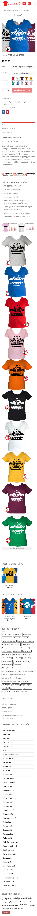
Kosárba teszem (22, 90)
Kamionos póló (9, 782)
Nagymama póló (9, 818)
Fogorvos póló (6, 651)
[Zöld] (13, 83)
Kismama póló (6, 654)
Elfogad (6, 912)
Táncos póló (27, 688)
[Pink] (31, 83)
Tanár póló (15, 685)
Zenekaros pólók (9, 886)
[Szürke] (22, 83)
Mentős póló (8, 806)
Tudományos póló (15, 688)
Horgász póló (8, 778)
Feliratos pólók (10, 107)
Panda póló (17, 664)
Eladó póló (5, 644)
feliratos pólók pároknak (21, 648)
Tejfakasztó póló (9, 854)
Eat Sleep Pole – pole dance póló (9, 617)
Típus (3, 66)
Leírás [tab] (4, 124)
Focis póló (7, 770)
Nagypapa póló (7, 664)
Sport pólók (28, 10)
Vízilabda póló (8, 882)
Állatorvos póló (9, 731)
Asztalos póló (6, 634)
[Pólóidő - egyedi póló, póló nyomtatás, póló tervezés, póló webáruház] (12, 3)
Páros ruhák (19, 668)
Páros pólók (8, 834)
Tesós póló (7, 862)
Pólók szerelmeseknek (9, 671)
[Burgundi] (26, 83)
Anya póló (7, 734)
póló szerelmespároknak (26, 671)
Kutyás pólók (17, 654)
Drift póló (25, 638)
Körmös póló (17, 658)
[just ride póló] (9, 575)
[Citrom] (31, 78)
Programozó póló (10, 846)
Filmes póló (7, 766)
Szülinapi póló (8, 850)
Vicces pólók (8, 870)
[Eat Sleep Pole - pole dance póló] (9, 606)
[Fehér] (17, 78)
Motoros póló (8, 810)
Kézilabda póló (8, 790)
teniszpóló (7, 858)
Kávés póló (26, 654)
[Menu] (24, 3)
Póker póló (7, 838)
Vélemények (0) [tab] (7, 132)
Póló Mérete (5, 73)
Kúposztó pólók (7, 661)
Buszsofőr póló (7, 638)
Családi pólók (8, 746)
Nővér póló (7, 826)
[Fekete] (22, 78)
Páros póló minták (8, 668)
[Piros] (13, 78)
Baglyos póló (17, 634)
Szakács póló (6, 678)
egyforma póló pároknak (26, 641)
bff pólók (6, 742)
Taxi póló (5, 688)
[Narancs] (26, 78)
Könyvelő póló (6, 658)
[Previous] (1, 611)
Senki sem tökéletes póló (18, 674)
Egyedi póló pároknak (9, 641)
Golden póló (17, 651)
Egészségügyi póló (15, 102)
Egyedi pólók (17, 10)
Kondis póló (7, 794)
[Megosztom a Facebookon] (3, 112)
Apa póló (6, 738)
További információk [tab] (8, 128)
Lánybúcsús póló (10, 798)
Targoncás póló (26, 685)
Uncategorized (9, 866)
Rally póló (5, 674)
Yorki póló (15, 691)
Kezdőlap (7, 10)
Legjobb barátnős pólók (21, 661)
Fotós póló (7, 774)
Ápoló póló (24, 691)
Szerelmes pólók (23, 681)
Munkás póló (8, 814)
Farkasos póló (15, 644)
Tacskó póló (6, 685)
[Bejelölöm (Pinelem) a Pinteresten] (7, 112)
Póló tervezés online (11, 842)
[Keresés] (29, 3)
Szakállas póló (17, 678)
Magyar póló (8, 802)
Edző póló (7, 750)
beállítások (23, 905)
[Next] (36, 611)
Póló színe (5, 81)
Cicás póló (17, 638)
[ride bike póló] (27, 606)
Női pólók (25, 102)
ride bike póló (27, 616)
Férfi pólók (7, 762)
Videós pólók (8, 874)
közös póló (26, 658)
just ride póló (9, 585)
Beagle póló (27, 634)
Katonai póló (8, 786)
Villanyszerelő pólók (11, 878)
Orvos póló (7, 830)
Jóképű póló (27, 651)
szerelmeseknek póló (9, 681)
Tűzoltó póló (6, 691)
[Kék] (17, 83)
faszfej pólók (26, 644)
